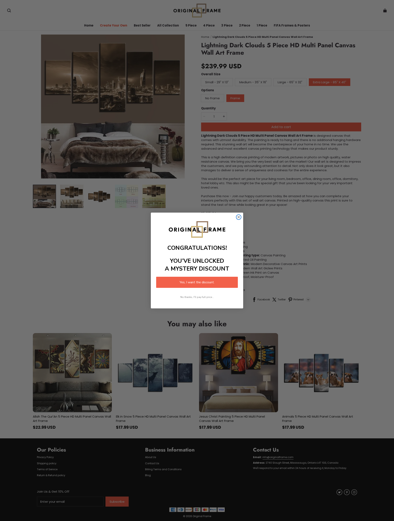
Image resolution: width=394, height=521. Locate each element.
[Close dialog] (238, 217)
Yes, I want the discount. (197, 282)
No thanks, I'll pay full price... (197, 297)
